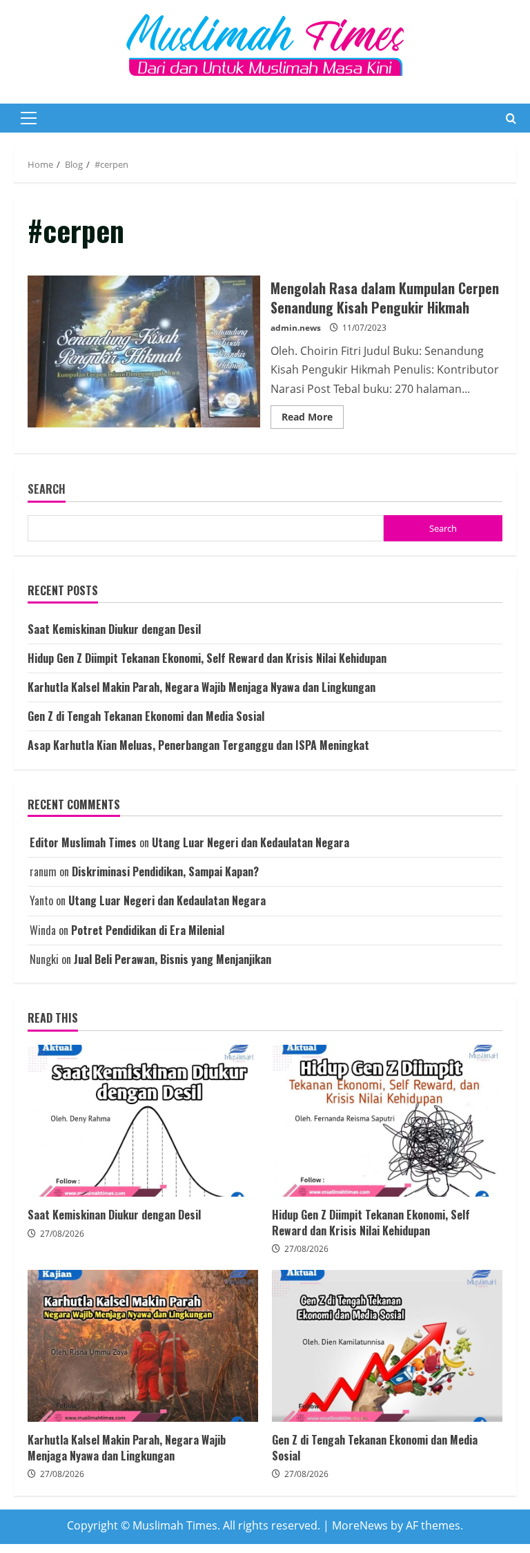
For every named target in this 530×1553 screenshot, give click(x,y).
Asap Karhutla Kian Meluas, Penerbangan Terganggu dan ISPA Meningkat (198, 745)
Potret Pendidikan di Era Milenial (147, 930)
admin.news (296, 328)
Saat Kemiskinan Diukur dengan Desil (114, 629)
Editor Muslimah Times (83, 842)
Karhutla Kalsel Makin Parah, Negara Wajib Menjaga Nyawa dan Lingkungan (201, 687)
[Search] (511, 118)
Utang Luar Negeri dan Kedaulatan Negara (250, 842)
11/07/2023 (364, 328)
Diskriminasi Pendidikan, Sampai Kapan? (165, 871)
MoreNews (360, 1525)
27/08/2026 (62, 1233)
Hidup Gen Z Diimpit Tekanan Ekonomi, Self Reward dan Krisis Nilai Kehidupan (207, 658)
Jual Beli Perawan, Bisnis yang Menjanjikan (172, 959)
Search (47, 489)
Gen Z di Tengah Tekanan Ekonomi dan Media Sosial (146, 716)
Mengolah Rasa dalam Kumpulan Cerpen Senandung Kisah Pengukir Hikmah (144, 351)
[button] (28, 118)
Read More (313, 419)
